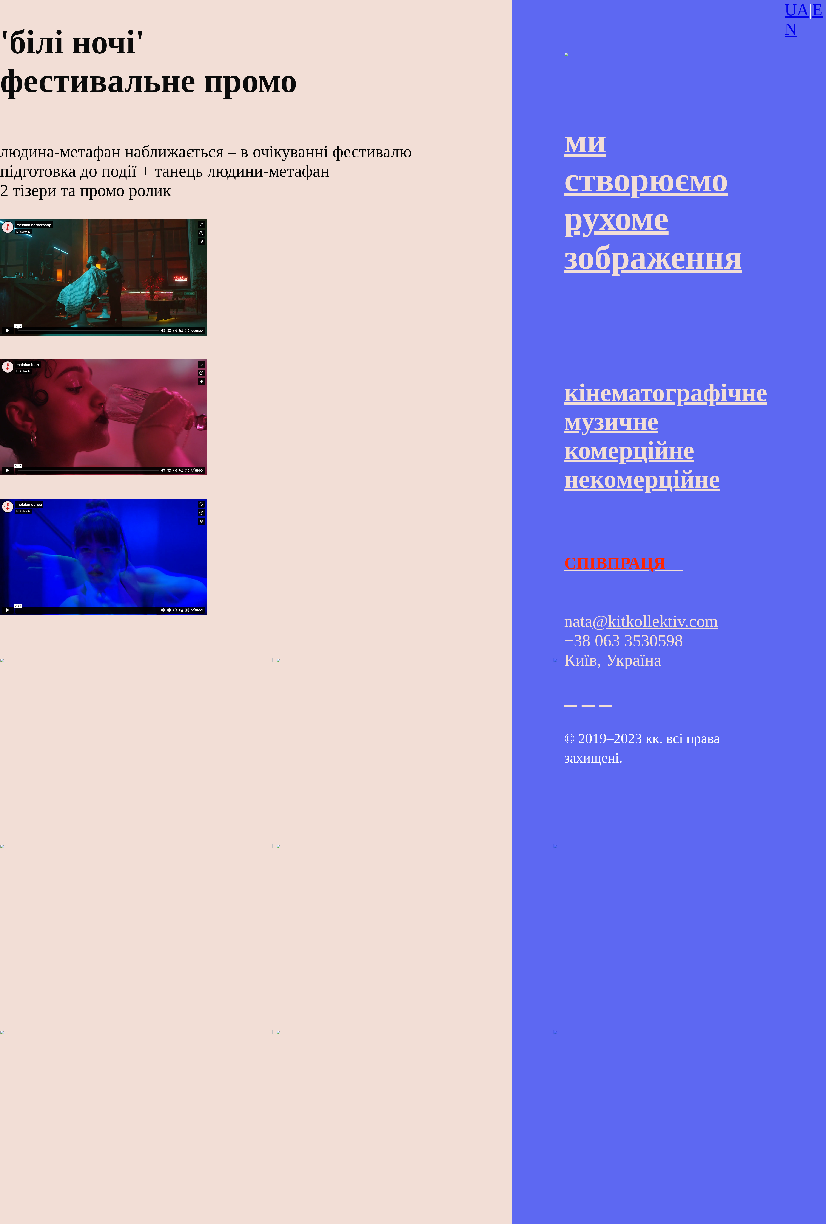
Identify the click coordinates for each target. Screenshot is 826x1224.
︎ (588, 698)
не (642, 479)
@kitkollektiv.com (655, 621)
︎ (570, 698)
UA (797, 9)
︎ (605, 698)
